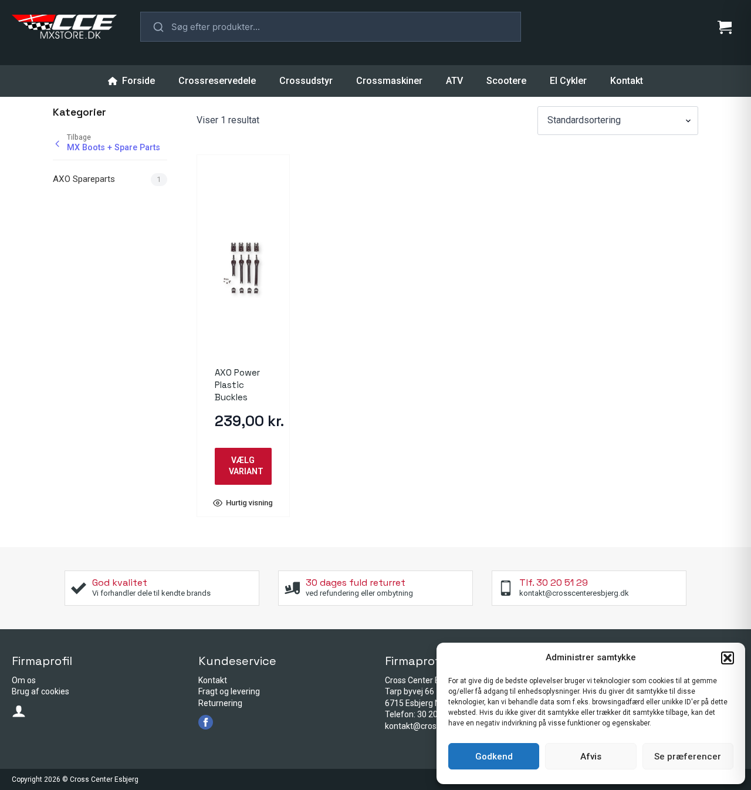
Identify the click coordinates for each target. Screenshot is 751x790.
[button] (727, 658)
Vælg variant (246, 466)
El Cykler (568, 80)
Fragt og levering (229, 691)
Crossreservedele (217, 80)
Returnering (220, 703)
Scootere (506, 80)
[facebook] (205, 722)
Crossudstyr (306, 80)
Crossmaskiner (389, 80)
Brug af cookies (40, 691)
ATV (454, 80)
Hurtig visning (249, 502)
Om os (24, 680)
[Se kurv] (724, 27)
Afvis (590, 756)
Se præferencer (687, 756)
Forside (138, 80)
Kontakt (626, 80)
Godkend (494, 756)
